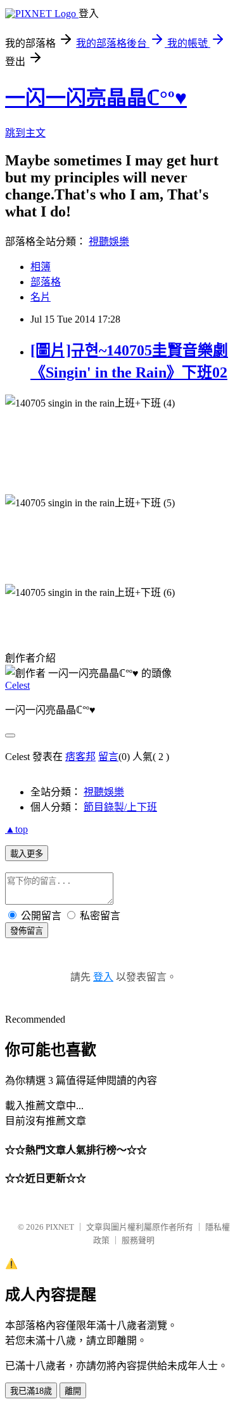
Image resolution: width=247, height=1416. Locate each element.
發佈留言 (26, 931)
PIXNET (60, 1227)
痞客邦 (80, 756)
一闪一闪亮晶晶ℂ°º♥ (96, 97)
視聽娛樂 (109, 241)
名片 (40, 297)
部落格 (45, 282)
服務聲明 (138, 1240)
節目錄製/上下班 (120, 807)
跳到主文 (25, 133)
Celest (17, 685)
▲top (16, 829)
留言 (108, 756)
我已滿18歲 (31, 1391)
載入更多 (26, 854)
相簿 (40, 266)
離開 (73, 1391)
